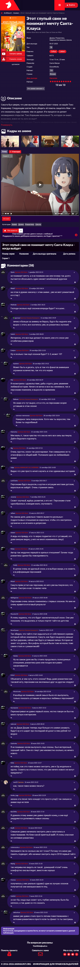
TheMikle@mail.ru (40, 946)
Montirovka (17, 691)
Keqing (13, 863)
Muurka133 (14, 614)
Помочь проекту (9, 950)
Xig (12, 448)
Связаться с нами (40, 950)
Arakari (13, 532)
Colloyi (53, 51)
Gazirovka (14, 743)
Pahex (12, 549)
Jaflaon (13, 513)
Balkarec (16, 399)
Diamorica (14, 432)
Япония (53, 74)
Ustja (12, 467)
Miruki (13, 581)
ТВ (51, 47)
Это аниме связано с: (35, 89)
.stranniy (13, 497)
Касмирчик (14, 708)
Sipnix (12, 272)
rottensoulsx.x (15, 847)
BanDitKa (14, 812)
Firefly (15, 565)
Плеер (4, 151)
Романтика (29, 224)
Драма (21, 224)
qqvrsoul (17, 318)
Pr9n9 (12, 675)
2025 (3, 50)
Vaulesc (15, 656)
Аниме (14, 224)
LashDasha (14, 481)
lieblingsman (14, 598)
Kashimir (16, 363)
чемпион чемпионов (22, 415)
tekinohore (16, 912)
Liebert (62, 51)
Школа (38, 224)
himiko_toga (14, 795)
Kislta (12, 763)
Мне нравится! (14, 230)
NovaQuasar (15, 630)
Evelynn (13, 350)
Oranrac (13, 880)
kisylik (12, 828)
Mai (12, 380)
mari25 (15, 782)
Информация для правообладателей (55, 964)
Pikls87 (13, 288)
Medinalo (14, 305)
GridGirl (13, 896)
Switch (13, 334)
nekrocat (13, 724)
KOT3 (51, 56)
